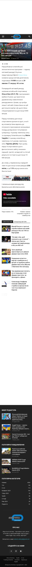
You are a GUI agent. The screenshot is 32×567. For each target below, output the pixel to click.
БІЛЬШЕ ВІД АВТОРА (20, 221)
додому (3, 40)
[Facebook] (11, 551)
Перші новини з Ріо (7, 212)
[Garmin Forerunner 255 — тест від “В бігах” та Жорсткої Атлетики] (6, 436)
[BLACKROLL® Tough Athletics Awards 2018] (6, 470)
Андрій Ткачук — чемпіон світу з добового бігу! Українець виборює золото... (21, 426)
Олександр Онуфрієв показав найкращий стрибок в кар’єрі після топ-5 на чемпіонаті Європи (20, 286)
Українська (24, 560)
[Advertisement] (16, 17)
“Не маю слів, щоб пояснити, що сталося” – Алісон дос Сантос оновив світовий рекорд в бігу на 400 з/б (21, 241)
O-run (22, 558)
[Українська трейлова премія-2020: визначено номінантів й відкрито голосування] (6, 451)
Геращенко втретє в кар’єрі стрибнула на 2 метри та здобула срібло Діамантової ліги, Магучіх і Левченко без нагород (21, 262)
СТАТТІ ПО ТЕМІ (7, 221)
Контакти (17, 560)
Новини (9, 40)
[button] (29, 36)
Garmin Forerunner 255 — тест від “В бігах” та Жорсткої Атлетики (21, 436)
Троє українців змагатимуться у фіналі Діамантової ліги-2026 (20, 252)
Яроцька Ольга (5, 58)
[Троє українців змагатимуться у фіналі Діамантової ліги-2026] (6, 252)
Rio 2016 (8, 48)
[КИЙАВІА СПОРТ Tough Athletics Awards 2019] (6, 462)
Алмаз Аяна (22, 75)
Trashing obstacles (8, 560)
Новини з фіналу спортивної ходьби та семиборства (23, 213)
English (16, 561)
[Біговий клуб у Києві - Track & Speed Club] (16, 178)
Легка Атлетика (10, 558)
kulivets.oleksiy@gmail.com (22, 539)
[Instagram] (16, 551)
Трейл (17, 558)
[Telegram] (21, 551)
